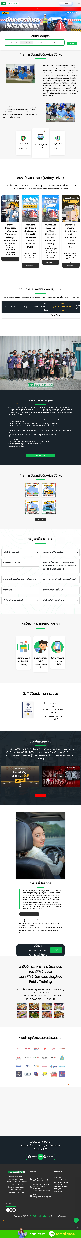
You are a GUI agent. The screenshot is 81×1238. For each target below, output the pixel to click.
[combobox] (11, 42)
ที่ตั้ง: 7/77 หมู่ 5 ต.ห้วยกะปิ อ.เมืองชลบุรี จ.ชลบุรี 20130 (41, 1179)
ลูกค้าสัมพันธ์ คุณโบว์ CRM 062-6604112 (41, 1189)
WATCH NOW (40, 795)
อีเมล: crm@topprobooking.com (42, 1196)
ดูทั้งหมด (40, 519)
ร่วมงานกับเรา (58, 1191)
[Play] (20, 776)
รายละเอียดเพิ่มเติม (29, 914)
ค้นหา (72, 43)
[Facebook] (7, 1210)
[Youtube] (14, 1210)
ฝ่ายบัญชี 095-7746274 (41, 1184)
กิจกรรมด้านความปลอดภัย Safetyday (61, 1183)
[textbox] (11, 42)
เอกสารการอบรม (40, 455)
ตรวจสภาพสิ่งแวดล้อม (60, 1180)
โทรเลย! (67, 3)
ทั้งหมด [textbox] (56, 42)
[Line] (11, 1210)
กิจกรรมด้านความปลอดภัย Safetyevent (61, 1188)
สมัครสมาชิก (57, 1178)
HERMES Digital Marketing (39, 1216)
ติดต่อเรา (56, 950)
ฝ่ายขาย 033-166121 (39, 1186)
